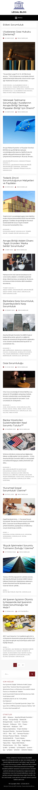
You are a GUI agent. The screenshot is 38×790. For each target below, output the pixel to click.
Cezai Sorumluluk (9, 651)
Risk (10, 733)
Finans (25, 724)
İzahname (16, 166)
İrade (20, 409)
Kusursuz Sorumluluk (11, 410)
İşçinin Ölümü (26, 653)
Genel (5, 532)
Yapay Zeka (6, 743)
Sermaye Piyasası (23, 733)
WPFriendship (17, 786)
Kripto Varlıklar (22, 729)
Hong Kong (20, 476)
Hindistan (15, 726)
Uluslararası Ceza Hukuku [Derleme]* (17, 33)
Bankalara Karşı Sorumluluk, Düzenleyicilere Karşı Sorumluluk (18, 304)
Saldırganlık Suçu (9, 89)
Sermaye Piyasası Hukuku (22, 168)
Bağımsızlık (10, 350)
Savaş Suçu (20, 89)
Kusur (29, 409)
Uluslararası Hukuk (20, 85)
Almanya (10, 717)
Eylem (5, 409)
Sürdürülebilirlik (8, 738)
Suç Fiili (5, 412)
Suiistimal (6, 480)
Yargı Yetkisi (7, 92)
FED (4, 354)
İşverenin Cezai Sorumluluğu (19, 654)
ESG (19, 724)
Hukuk (10, 409)
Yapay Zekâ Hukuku (18, 743)
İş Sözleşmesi (13, 653)
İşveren (5, 654)
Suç (30, 410)
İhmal (15, 409)
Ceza (4, 407)
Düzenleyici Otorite (25, 352)
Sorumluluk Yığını (23, 478)
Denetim (24, 722)
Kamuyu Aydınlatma (9, 729)
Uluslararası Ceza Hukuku (23, 90)
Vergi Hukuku (26, 740)
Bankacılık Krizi (17, 473)
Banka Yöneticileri (19, 471)
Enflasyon (13, 724)
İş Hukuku (12, 747)
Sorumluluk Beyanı (10, 478)
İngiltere (25, 745)
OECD (5, 733)
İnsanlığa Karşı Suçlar (21, 87)
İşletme (19, 592)
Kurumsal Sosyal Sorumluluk (13, 534)
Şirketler (17, 750)
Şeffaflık (25, 355)
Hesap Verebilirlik (12, 354)
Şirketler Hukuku (26, 750)
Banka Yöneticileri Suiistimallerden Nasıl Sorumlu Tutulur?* (15, 423)
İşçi (19, 653)
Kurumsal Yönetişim (22, 731)
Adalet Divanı (7, 289)
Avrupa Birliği (8, 166)
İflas (19, 745)
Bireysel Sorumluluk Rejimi (22, 474)
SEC (14, 733)
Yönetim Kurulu (8, 745)
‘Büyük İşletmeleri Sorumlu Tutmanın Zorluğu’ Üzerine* (18, 547)
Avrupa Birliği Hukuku (11, 161)
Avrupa (5, 719)
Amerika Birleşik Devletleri (23, 717)
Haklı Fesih (6, 726)
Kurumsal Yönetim (9, 731)
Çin (15, 745)
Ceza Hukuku (7, 85)
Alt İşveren (7, 649)
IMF (20, 726)
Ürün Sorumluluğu (10, 293)
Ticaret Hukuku (8, 288)
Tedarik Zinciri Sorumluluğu (18, 233)
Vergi (18, 740)
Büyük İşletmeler (9, 592)
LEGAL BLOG (19, 12)
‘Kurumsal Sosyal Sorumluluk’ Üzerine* (14, 489)
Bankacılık (19, 350)
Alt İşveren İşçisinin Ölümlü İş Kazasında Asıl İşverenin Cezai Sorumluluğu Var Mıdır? (18, 603)
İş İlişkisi (25, 651)
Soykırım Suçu (8, 90)
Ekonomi (6, 229)
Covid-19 (17, 722)
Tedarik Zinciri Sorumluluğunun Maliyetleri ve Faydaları (18, 181)
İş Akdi (18, 651)
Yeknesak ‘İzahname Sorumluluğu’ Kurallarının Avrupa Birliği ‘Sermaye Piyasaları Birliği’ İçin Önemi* (19, 104)
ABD (4, 350)
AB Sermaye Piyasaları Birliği (21, 164)
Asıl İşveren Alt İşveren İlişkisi (22, 649)
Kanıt (24, 409)
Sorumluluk (29, 89)
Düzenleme (13, 352)
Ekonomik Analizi (9, 231)
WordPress (31, 786)
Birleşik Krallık (7, 722)
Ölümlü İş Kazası (9, 656)
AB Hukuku (7, 164)
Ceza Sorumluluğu (13, 363)
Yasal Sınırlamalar (19, 92)
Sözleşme (24, 736)
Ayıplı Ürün (17, 291)
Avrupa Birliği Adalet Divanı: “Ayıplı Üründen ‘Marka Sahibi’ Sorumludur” (18, 243)
